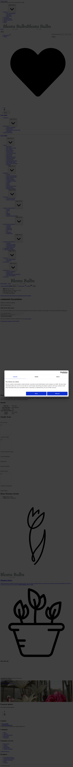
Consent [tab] (15, 376)
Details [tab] (36, 376)
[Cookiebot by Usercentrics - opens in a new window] (61, 373)
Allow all (57, 393)
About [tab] (57, 376)
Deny (36, 393)
